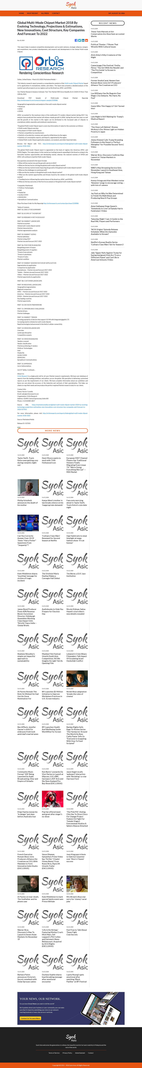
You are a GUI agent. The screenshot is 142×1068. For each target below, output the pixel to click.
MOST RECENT (32, 13)
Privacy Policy (67, 1053)
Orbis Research (22, 376)
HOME (21, 13)
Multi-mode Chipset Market (74, 83)
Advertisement (80, 1053)
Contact (91, 1053)
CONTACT (56, 13)
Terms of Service (54, 1053)
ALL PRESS (45, 13)
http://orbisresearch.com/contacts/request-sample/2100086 (37, 100)
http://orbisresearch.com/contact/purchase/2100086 (61, 203)
